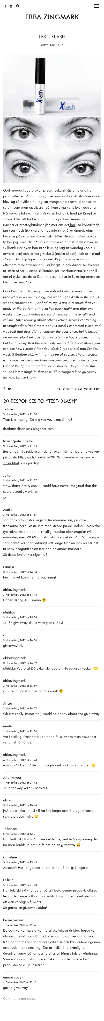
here (61, 326)
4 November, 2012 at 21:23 (20, 760)
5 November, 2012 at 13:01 (20, 833)
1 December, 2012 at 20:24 (20, 925)
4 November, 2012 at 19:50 (20, 731)
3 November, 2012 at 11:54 (20, 446)
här (72, 225)
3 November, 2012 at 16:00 (20, 640)
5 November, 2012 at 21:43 (20, 885)
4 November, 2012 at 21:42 (20, 782)
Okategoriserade (88, 389)
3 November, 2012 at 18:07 (20, 708)
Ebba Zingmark (52, 17)
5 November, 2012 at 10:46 (20, 805)
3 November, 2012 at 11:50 (20, 414)
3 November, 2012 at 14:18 (20, 594)
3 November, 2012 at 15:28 (20, 617)
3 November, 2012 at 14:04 (20, 572)
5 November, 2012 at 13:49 (20, 862)
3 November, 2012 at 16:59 (20, 663)
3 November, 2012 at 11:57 (20, 480)
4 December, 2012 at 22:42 (20, 982)
